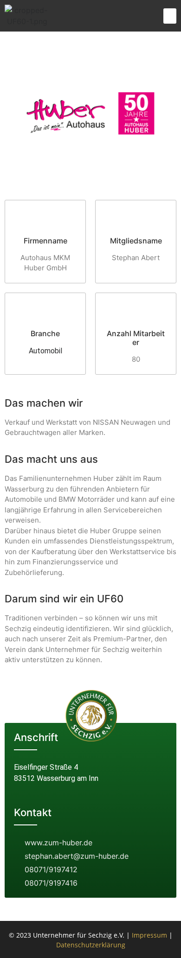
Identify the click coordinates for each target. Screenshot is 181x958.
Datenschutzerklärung (90, 944)
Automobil (45, 350)
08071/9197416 (51, 883)
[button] (169, 16)
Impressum (149, 935)
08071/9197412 (51, 869)
